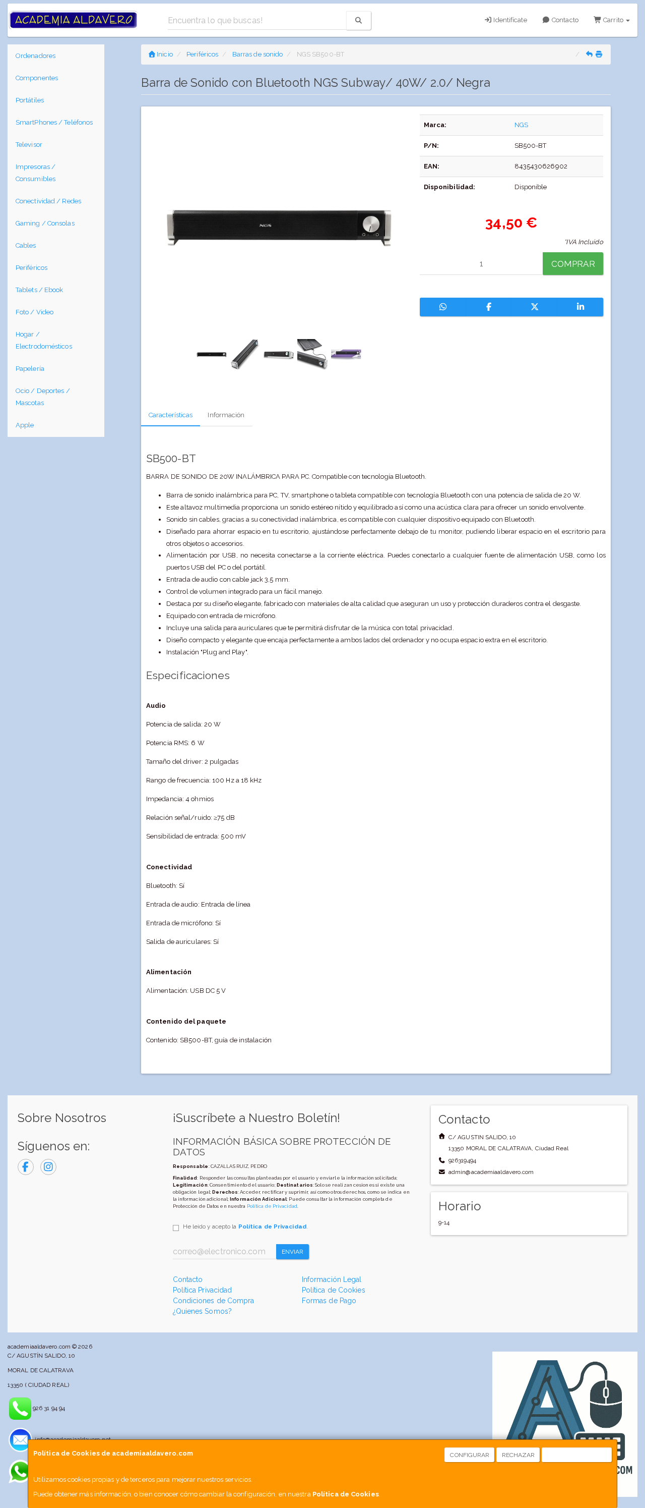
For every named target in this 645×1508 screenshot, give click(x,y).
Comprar (573, 264)
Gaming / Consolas (45, 223)
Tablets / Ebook (39, 290)
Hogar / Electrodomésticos (44, 340)
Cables (26, 245)
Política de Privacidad (272, 1206)
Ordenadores (35, 56)
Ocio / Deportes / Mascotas (43, 397)
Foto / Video (34, 312)
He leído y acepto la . (245, 1226)
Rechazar (518, 1455)
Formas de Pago (329, 1301)
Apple (25, 425)
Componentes (37, 78)
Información (226, 415)
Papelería (30, 368)
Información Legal (332, 1279)
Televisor (29, 144)
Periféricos (31, 267)
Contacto (564, 20)
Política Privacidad (202, 1290)
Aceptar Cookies (577, 1455)
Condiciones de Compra (213, 1301)
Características (171, 415)
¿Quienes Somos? (202, 1311)
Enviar (293, 1251)
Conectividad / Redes (48, 201)
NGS (521, 125)
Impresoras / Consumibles (35, 173)
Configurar (469, 1455)
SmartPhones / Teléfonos (54, 122)
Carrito (613, 20)
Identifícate (509, 20)
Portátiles (30, 100)
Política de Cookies (345, 1494)
